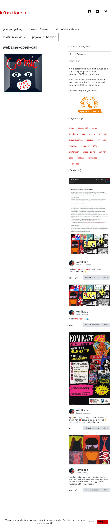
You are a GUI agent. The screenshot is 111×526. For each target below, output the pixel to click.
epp (83, 134)
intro (95, 146)
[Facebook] (89, 10)
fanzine (89, 140)
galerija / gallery (12, 29)
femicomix (101, 140)
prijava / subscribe (44, 37)
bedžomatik (83, 128)
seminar (102, 152)
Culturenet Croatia (82, 269)
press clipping (89, 152)
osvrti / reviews (12, 37)
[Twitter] (106, 10)
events (92, 134)
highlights (73, 146)
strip (71, 158)
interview (85, 146)
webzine (80, 158)
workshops (92, 158)
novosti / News (39, 29)
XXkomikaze (74, 164)
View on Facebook (92, 277)
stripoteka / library (67, 29)
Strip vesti (78, 319)
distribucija (73, 134)
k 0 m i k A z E (13, 12)
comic (94, 128)
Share (105, 277)
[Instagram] (97, 10)
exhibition (103, 134)
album (71, 128)
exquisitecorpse (76, 140)
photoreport (74, 152)
